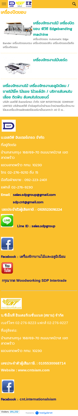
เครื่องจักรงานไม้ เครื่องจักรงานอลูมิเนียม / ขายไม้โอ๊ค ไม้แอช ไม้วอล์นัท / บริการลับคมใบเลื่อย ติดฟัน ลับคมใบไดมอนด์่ (37, 91)
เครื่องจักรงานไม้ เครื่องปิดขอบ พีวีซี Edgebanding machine (53, 28)
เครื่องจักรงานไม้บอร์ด (50, 60)
